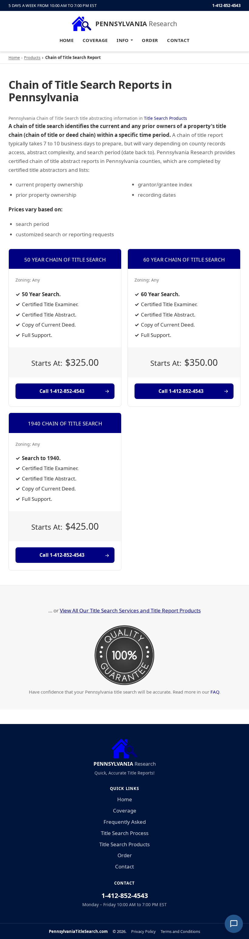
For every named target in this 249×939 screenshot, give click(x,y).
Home (67, 40)
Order (150, 40)
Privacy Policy (143, 931)
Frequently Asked (125, 821)
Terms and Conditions (180, 931)
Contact (178, 40)
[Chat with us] (234, 924)
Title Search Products (165, 118)
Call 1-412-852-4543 (61, 391)
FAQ (214, 692)
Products (32, 57)
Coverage (95, 40)
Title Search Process (124, 833)
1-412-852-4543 (226, 5)
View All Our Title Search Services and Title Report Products (130, 610)
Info (123, 40)
